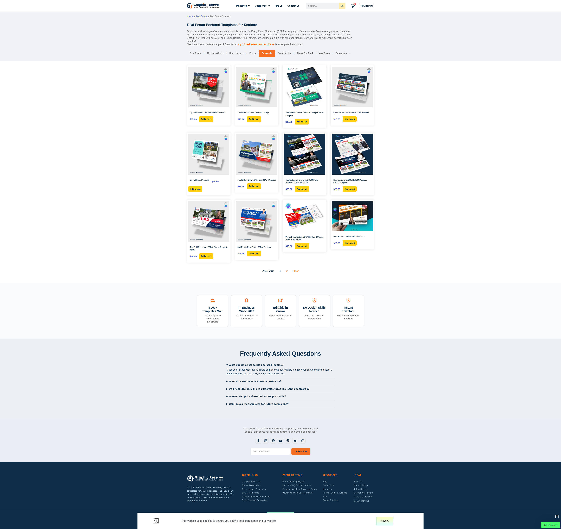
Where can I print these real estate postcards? (257, 396)
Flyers (252, 53)
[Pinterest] (288, 441)
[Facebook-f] (258, 441)
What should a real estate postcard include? (256, 365)
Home (190, 16)
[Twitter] (295, 441)
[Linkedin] (266, 441)
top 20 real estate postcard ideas (256, 44)
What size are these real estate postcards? (255, 381)
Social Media (284, 53)
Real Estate (201, 16)
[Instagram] (303, 441)
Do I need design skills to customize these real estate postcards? (269, 389)
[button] (557, 517)
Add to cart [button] (206, 119)
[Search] (342, 6)
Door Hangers (236, 53)
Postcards (267, 53)
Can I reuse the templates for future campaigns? (259, 404)
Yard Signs (324, 53)
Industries (241, 5)
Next (295, 271)
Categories (261, 5)
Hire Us (278, 5)
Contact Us (293, 5)
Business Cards (215, 53)
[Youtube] (280, 441)
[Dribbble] (273, 441)
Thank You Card (305, 53)
